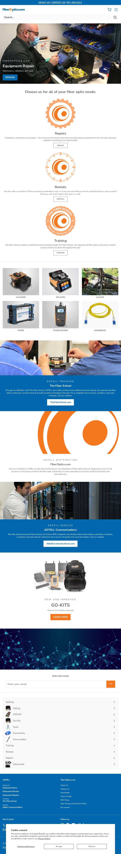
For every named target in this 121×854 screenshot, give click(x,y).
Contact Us (64, 789)
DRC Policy (64, 800)
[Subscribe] (110, 684)
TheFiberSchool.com (60, 402)
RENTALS (60, 199)
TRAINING (60, 253)
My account (65, 807)
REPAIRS (60, 145)
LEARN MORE (60, 617)
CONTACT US (58, 2)
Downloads (64, 792)
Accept (59, 846)
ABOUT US (43, 2)
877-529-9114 (74, 2)
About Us (64, 785)
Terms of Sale (66, 796)
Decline (92, 846)
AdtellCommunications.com (60, 543)
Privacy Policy (44, 838)
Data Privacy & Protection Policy (73, 803)
